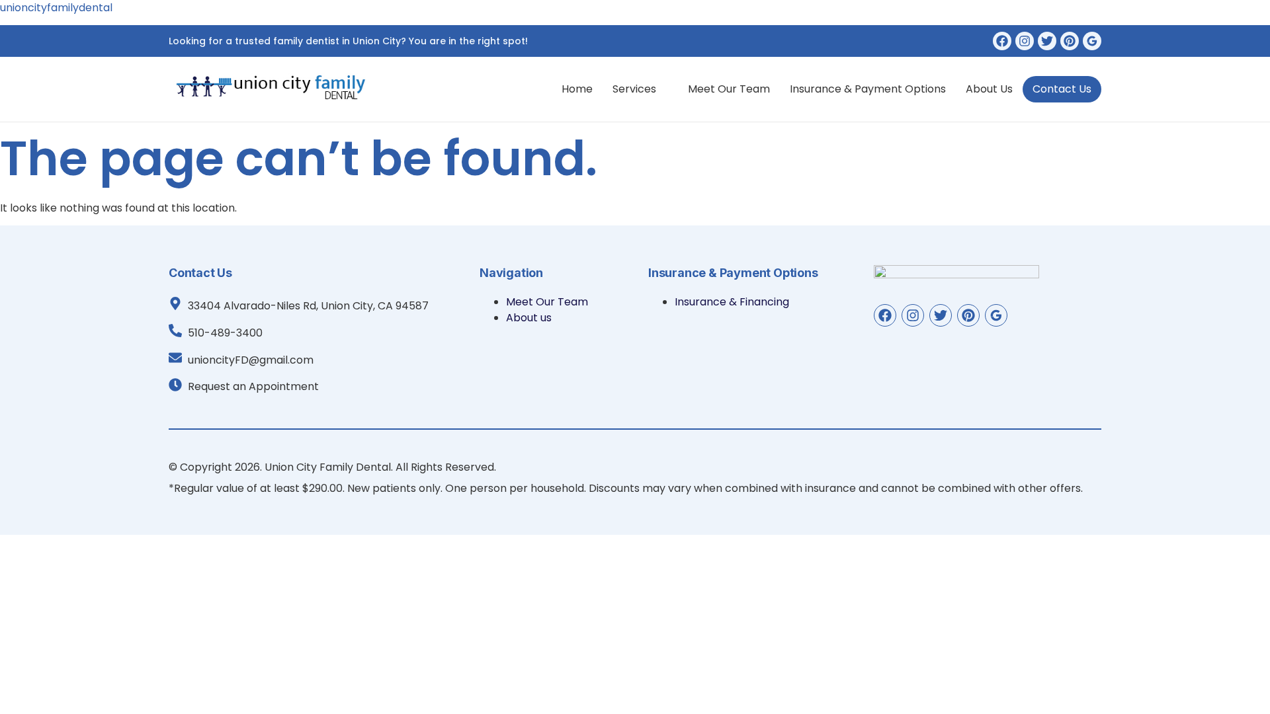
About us (989, 89)
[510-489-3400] (175, 330)
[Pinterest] (1069, 41)
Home (577, 89)
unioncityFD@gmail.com (251, 360)
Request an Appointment (253, 386)
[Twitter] (1047, 41)
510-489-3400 (225, 332)
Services (634, 89)
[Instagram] (1024, 41)
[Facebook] (1002, 41)
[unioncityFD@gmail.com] (175, 357)
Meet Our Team (729, 89)
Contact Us (1062, 89)
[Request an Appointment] (175, 384)
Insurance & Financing (732, 301)
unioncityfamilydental (56, 7)
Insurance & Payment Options (868, 89)
